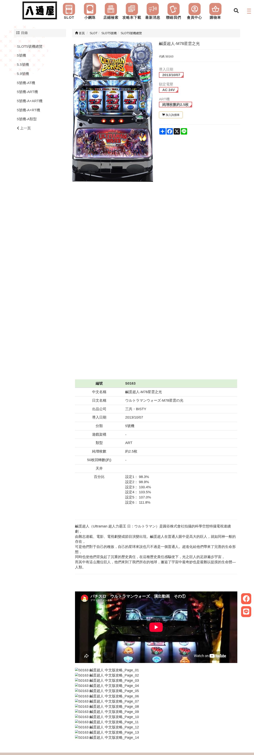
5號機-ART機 (27, 92)
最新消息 (152, 17)
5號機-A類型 (27, 119)
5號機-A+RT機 (28, 110)
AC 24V (168, 90)
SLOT (69, 17)
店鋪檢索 (110, 17)
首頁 (81, 33)
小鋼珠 (90, 17)
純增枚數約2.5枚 (175, 105)
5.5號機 (23, 65)
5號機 (21, 55)
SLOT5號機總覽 (29, 46)
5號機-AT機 (26, 83)
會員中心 (194, 17)
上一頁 (25, 128)
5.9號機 (23, 74)
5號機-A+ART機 (29, 101)
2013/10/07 (171, 75)
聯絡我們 (173, 17)
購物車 (215, 17)
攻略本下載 (131, 17)
